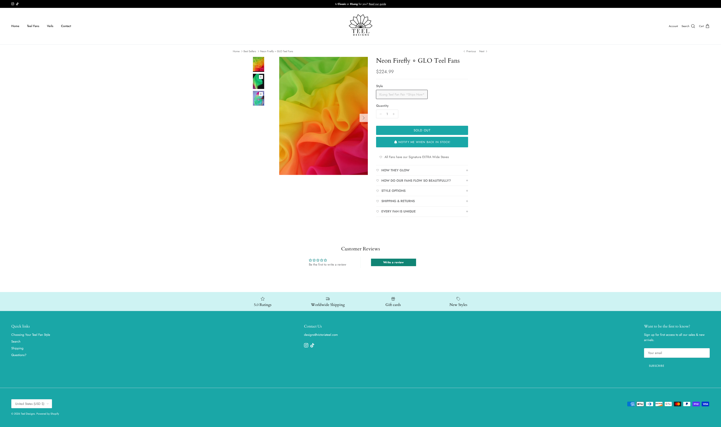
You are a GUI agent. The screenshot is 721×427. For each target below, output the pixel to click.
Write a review (393, 262)
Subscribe (656, 366)
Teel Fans (33, 26)
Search (15, 341)
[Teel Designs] (360, 26)
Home (15, 26)
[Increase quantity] (394, 114)
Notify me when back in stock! (424, 142)
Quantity (382, 106)
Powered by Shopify (47, 414)
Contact (66, 26)
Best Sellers (250, 51)
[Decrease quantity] (379, 114)
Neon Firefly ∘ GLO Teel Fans (276, 51)
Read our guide (377, 4)
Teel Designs (28, 414)
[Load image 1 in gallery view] (323, 116)
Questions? (18, 355)
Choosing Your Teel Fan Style (30, 334)
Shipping (17, 348)
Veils (50, 26)
